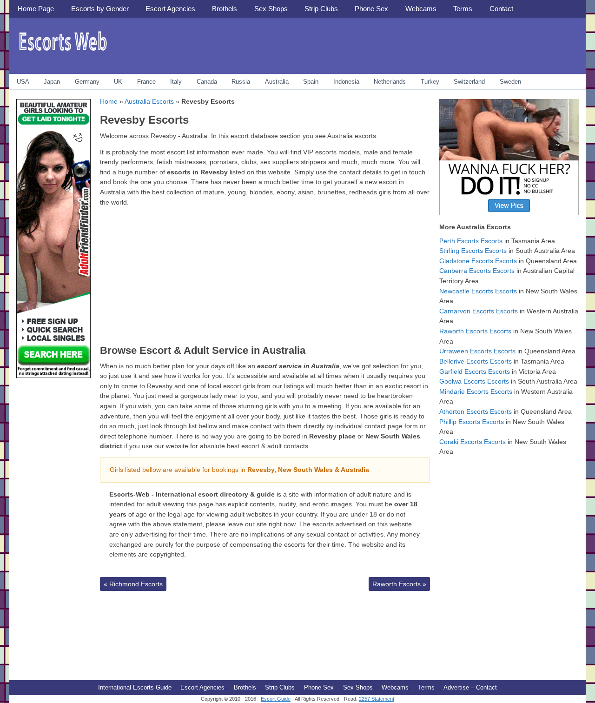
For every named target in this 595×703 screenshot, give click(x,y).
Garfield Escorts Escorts (474, 371)
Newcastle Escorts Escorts (478, 291)
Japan (52, 81)
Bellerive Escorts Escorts (475, 361)
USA (23, 81)
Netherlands (390, 81)
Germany (87, 81)
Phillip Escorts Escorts (471, 421)
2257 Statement (376, 699)
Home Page (36, 9)
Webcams (420, 9)
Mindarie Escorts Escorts (475, 391)
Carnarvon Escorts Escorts (478, 311)
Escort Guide (276, 699)
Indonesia (346, 81)
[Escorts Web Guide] (62, 54)
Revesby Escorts (144, 119)
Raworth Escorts (399, 584)
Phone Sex (371, 9)
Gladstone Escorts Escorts (478, 261)
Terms (462, 9)
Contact (501, 9)
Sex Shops (271, 9)
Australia (277, 81)
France (146, 81)
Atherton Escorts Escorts (475, 411)
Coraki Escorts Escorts (472, 441)
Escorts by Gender (100, 9)
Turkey (430, 81)
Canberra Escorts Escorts (477, 270)
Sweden (510, 81)
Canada (207, 81)
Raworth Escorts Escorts (475, 331)
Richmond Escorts (133, 584)
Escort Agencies (170, 9)
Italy (176, 81)
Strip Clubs (321, 9)
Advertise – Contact (470, 687)
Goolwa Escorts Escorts (474, 381)
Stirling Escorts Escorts (473, 250)
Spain (310, 81)
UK (118, 81)
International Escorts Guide (135, 687)
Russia (240, 81)
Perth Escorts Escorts (470, 241)
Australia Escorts (149, 101)
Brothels (224, 9)
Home (109, 101)
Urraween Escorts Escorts (477, 351)
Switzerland (469, 81)
